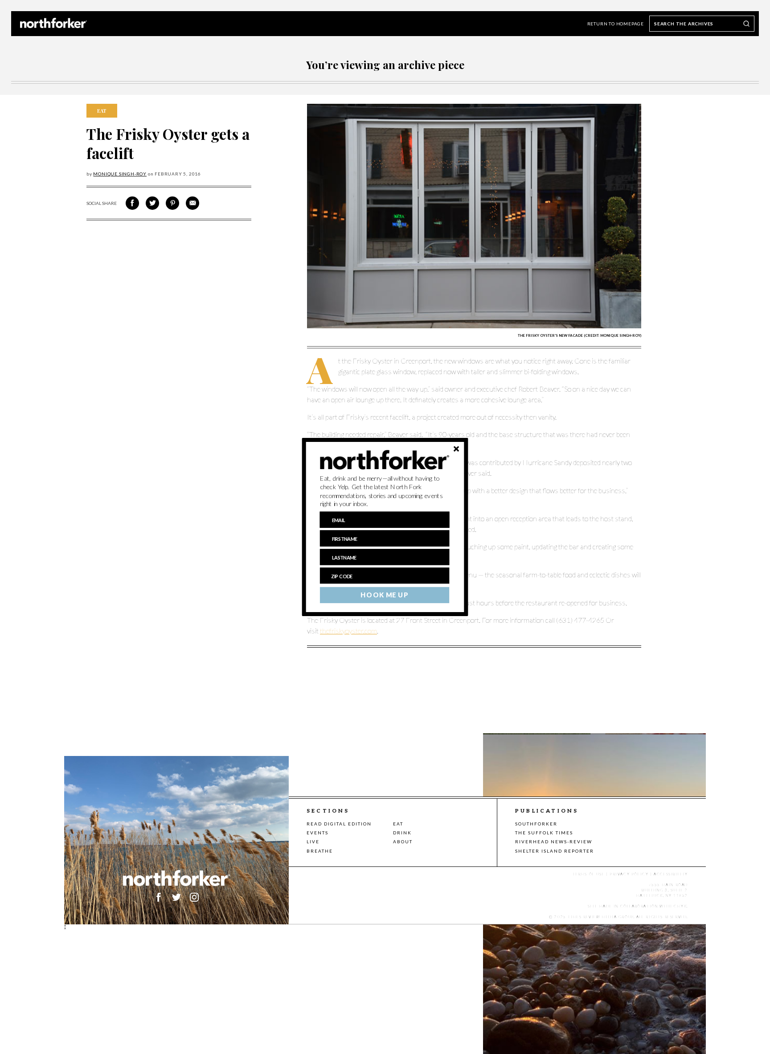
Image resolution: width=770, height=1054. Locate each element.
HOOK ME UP (384, 595)
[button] (385, 491)
